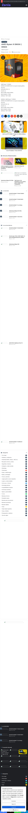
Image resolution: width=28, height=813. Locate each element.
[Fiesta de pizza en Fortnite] (14, 768)
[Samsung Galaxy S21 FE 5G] (14, 757)
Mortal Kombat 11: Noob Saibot (16, 193)
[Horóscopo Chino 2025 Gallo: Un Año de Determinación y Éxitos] (4, 239)
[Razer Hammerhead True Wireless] (5, 763)
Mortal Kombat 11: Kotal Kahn (16, 199)
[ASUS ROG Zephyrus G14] (5, 768)
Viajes (3, 506)
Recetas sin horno (6, 496)
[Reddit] (15, 116)
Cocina (3, 493)
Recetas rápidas (5, 504)
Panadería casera (5, 498)
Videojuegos (4, 470)
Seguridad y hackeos (6, 463)
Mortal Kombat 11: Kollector (15, 441)
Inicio (3, 39)
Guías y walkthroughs (6, 472)
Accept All (14, 807)
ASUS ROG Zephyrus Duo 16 (15, 343)
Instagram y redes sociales (7, 466)
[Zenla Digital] (6, 5)
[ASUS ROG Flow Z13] (21, 161)
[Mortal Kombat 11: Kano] (23, 763)
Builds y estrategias (6, 474)
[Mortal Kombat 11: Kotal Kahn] (4, 201)
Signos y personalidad (6, 491)
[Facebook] (2, 116)
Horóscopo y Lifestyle (6, 483)
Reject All (13, 804)
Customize (13, 801)
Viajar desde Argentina (7, 508)
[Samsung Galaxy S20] (4, 292)
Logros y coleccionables (7, 481)
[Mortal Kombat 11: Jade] (23, 757)
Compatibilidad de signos (7, 487)
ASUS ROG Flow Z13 (19, 166)
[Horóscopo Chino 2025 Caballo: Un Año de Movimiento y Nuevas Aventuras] (5, 757)
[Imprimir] (21, 116)
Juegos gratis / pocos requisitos (9, 478)
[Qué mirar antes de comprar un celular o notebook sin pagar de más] (5, 752)
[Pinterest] (12, 116)
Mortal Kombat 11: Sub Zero (15, 216)
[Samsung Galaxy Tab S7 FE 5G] (23, 768)
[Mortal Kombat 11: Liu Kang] (4, 206)
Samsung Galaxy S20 (14, 244)
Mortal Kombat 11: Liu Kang (15, 205)
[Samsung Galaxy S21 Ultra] (7, 175)
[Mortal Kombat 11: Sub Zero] (4, 218)
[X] (5, 116)
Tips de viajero (5, 515)
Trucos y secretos (6, 476)
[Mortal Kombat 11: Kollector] (4, 444)
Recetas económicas (6, 502)
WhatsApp (4, 468)
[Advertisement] (14, 22)
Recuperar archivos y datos (8, 461)
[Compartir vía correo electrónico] (18, 116)
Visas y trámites (5, 511)
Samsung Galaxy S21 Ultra (7, 180)
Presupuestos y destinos (7, 513)
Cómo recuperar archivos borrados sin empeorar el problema (7, 167)
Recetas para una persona (7, 500)
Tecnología (7, 39)
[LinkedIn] (8, 116)
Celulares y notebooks (6, 457)
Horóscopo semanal (6, 489)
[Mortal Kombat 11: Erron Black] (14, 763)
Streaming (10, 459)
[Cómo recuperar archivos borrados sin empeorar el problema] (7, 161)
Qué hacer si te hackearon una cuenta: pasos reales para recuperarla (20, 182)
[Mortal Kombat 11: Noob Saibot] (4, 195)
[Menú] (26, 5)
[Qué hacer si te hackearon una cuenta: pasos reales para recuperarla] (21, 175)
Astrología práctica (6, 485)
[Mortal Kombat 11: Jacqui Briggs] (14, 751)
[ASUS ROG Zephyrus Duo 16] (4, 391)
